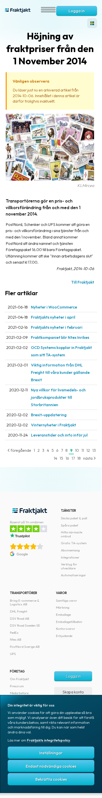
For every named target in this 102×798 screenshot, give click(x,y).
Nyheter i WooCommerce (54, 307)
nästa (88, 458)
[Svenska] (92, 23)
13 (94, 450)
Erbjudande (64, 636)
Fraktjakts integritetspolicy (48, 740)
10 (77, 450)
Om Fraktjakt (19, 679)
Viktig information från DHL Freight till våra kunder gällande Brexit (60, 372)
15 (61, 458)
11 (82, 450)
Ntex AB (15, 639)
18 (79, 458)
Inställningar (51, 752)
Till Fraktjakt (82, 282)
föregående (20, 450)
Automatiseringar (73, 575)
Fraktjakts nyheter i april (53, 317)
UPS (13, 654)
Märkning (62, 607)
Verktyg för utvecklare (69, 566)
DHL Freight (18, 611)
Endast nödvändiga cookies (51, 766)
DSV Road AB (19, 618)
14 (55, 458)
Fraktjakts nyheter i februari (56, 327)
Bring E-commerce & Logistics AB (24, 602)
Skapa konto (73, 691)
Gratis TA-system (74, 543)
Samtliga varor (66, 600)
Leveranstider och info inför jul (59, 435)
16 (67, 458)
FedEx (14, 633)
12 (88, 450)
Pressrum (17, 686)
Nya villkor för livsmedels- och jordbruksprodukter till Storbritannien (58, 397)
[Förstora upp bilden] (50, 179)
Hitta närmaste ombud (71, 534)
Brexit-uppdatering (49, 414)
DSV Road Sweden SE (25, 625)
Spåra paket (69, 525)
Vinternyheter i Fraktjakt (53, 424)
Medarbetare (19, 693)
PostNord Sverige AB (25, 647)
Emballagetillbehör (69, 622)
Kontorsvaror (65, 629)
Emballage (63, 615)
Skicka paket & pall (74, 518)
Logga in (77, 10)
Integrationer (70, 557)
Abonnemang (70, 550)
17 (73, 458)
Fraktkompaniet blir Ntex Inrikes (60, 337)
